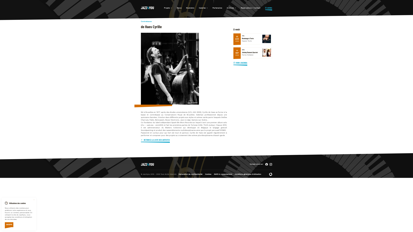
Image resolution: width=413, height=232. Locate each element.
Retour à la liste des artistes (156, 140)
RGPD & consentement (223, 174)
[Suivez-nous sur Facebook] (266, 164)
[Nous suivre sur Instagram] (271, 164)
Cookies (208, 174)
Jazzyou (147, 8)
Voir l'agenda (241, 63)
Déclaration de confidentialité (190, 174)
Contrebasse (146, 21)
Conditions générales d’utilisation (248, 174)
